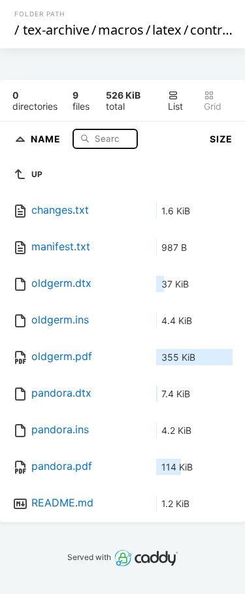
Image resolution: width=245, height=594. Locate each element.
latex (167, 30)
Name (47, 138)
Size (221, 138)
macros (121, 30)
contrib (211, 30)
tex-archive (56, 30)
